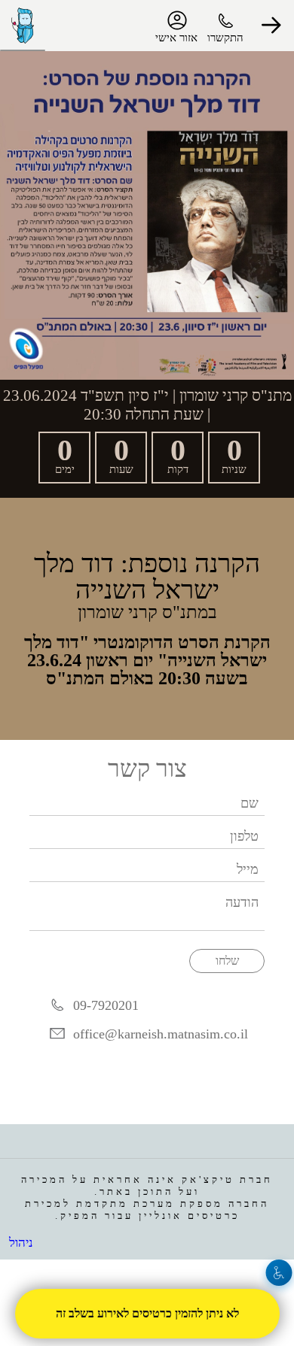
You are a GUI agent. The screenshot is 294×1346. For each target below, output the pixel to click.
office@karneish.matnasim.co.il (160, 1033)
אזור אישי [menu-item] (176, 38)
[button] (271, 25)
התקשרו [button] (225, 38)
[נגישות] (279, 1273)
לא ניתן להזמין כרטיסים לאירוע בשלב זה (147, 1313)
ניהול (21, 1242)
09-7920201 (106, 1005)
